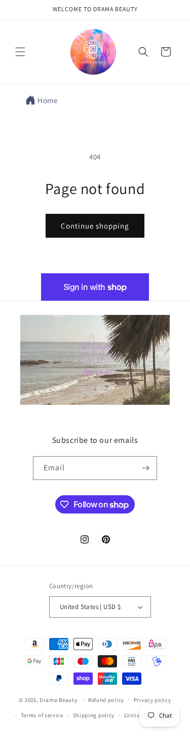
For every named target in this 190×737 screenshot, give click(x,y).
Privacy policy (152, 699)
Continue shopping (95, 226)
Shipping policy (94, 715)
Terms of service (42, 715)
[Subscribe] (145, 468)
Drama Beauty (58, 699)
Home (47, 100)
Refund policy (106, 699)
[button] (20, 52)
